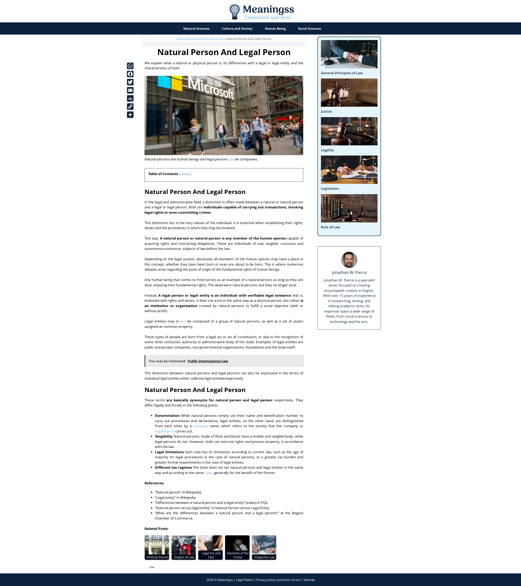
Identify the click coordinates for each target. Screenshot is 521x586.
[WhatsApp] (130, 66)
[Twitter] (130, 82)
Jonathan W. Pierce (349, 272)
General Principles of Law (342, 73)
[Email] (130, 90)
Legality (327, 150)
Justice (326, 111)
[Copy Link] (130, 106)
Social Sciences (309, 28)
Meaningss (184, 39)
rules (208, 472)
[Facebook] (130, 74)
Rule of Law (330, 227)
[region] (260, 572)
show (185, 174)
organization (164, 431)
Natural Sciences (196, 28)
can (231, 159)
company (200, 426)
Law (220, 39)
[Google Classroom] (130, 98)
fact (183, 321)
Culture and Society (237, 28)
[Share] (130, 115)
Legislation (330, 188)
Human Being (275, 28)
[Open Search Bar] (335, 28)
